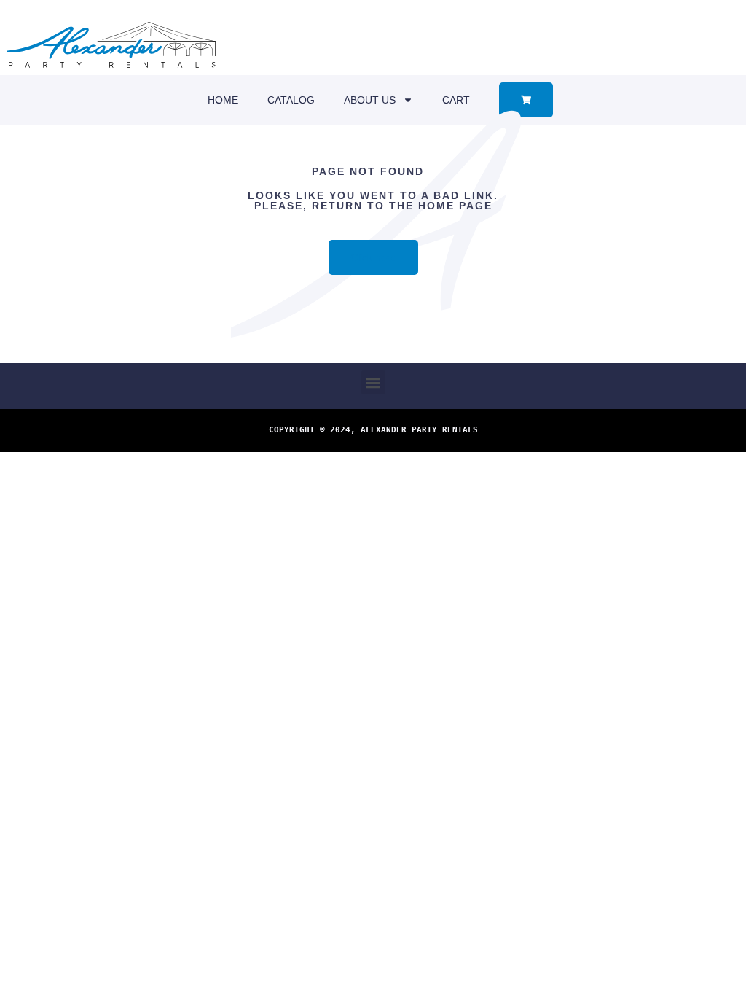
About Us (370, 100)
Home (223, 100)
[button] (373, 382)
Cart (456, 100)
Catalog (291, 100)
